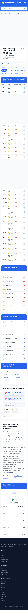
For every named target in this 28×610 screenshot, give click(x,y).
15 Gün (16, 67)
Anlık (16, 73)
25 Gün (4, 70)
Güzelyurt (17, 374)
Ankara (3, 583)
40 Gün (17, 70)
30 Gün (10, 70)
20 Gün (22, 67)
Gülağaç (6, 374)
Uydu (2, 557)
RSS (2, 568)
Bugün (4, 64)
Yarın (9, 64)
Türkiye (9, 14)
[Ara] (25, 8)
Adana (3, 594)
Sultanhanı (6, 380)
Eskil (16, 371)
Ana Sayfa (3, 14)
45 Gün (23, 70)
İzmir (2, 585)
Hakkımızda (4, 570)
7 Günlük (15, 412)
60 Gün (4, 73)
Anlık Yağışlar (4, 559)
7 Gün (3, 67)
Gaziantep (4, 596)
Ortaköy (6, 377)
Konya (2, 598)
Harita (2, 555)
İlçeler (21, 73)
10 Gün (10, 67)
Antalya (3, 587)
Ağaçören (6, 371)
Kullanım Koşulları (6, 572)
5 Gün (21, 64)
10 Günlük (7, 416)
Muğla (3, 592)
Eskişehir (3, 600)
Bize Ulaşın (4, 574)
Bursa (2, 590)
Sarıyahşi (17, 377)
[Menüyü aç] (25, 3)
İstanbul (3, 581)
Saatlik (15, 64)
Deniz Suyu (4, 561)
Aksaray (15, 14)
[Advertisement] (14, 30)
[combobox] (14, 8)
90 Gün (10, 73)
